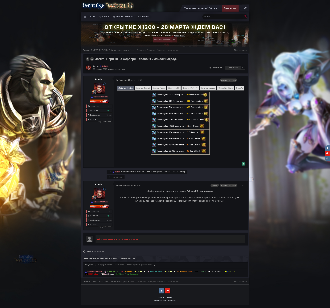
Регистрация (230, 8)
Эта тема (235, 17)
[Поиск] (245, 16)
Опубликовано (129, 80)
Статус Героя (159, 88)
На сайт (91, 17)
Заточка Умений (208, 88)
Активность (144, 17)
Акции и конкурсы (117, 69)
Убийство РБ (174, 88)
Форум (105, 17)
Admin (98, 79)
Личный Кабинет (125, 17)
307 (110, 106)
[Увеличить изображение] (154, 95)
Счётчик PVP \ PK (190, 88)
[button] (240, 34)
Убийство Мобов (125, 88)
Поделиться (216, 68)
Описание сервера (162, 40)
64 (110, 111)
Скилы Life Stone (225, 88)
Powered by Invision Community (165, 300)
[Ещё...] (242, 80)
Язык (160, 297)
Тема (168, 297)
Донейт (239, 88)
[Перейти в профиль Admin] (89, 68)
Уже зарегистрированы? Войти (200, 8)
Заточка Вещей (143, 88)
